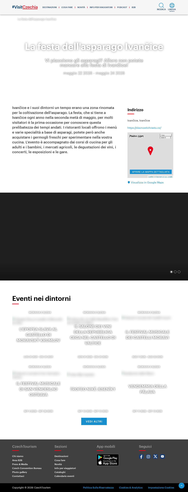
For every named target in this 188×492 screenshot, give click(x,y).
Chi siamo (17, 456)
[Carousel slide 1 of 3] (171, 272)
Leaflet (150, 176)
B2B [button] (134, 7)
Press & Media (20, 464)
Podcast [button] (122, 7)
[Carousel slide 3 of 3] (179, 272)
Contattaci (18, 476)
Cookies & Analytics (130, 487)
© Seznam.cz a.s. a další (163, 176)
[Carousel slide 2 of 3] (175, 272)
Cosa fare (67, 7)
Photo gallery (19, 472)
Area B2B (17, 460)
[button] (161, 7)
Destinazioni (49, 7)
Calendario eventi (64, 476)
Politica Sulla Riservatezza (98, 487)
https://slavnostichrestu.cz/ (144, 127)
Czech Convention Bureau (27, 468)
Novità (81, 7)
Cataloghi (59, 472)
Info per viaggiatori (101, 7)
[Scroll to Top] (181, 485)
